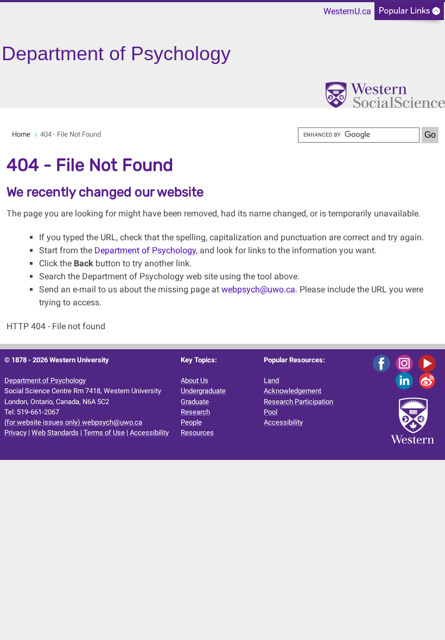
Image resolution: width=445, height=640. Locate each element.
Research (195, 412)
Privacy (15, 432)
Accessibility (149, 432)
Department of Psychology (145, 250)
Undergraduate (203, 391)
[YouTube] (429, 363)
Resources (197, 432)
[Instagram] (406, 363)
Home (21, 134)
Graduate (195, 402)
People (191, 422)
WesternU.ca (347, 11)
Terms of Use (104, 432)
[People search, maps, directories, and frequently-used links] (409, 14)
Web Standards (55, 432)
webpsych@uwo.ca (258, 289)
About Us (194, 380)
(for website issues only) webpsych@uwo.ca (73, 422)
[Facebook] (383, 363)
